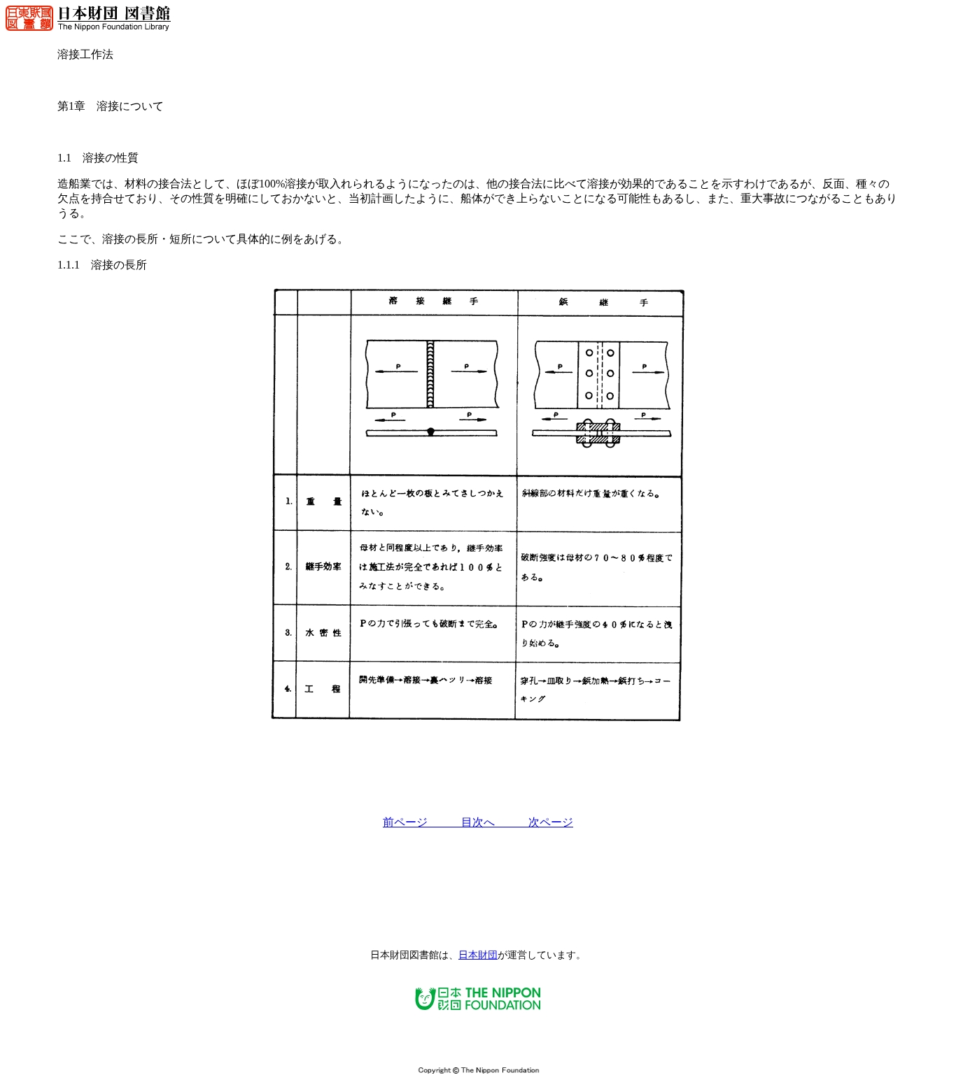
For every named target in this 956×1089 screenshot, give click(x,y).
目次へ (494, 822)
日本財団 (478, 955)
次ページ (550, 822)
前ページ (422, 822)
